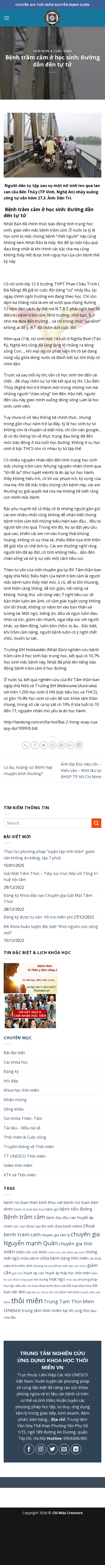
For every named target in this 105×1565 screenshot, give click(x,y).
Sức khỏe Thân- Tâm (23, 1118)
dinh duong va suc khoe (44, 1266)
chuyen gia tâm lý (56, 1234)
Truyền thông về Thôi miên (29, 1146)
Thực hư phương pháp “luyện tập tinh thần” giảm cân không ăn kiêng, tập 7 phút (49, 855)
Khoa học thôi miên (21, 1090)
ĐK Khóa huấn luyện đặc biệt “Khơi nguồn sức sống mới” (51, 930)
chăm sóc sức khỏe (31, 1251)
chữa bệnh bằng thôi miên (64, 1258)
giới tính (17, 1273)
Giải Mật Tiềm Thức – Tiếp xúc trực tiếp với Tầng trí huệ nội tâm (51, 876)
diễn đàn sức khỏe (74, 1266)
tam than (73, 1292)
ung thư (82, 1310)
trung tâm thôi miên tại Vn (48, 1310)
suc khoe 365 (44, 1292)
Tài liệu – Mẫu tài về (22, 1128)
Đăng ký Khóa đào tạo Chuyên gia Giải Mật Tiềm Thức (48, 898)
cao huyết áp (82, 1217)
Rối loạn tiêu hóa (79, 1286)
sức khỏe (60, 1292)
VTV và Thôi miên (20, 1175)
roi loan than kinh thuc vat (46, 1286)
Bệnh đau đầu (57, 1217)
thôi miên (27, 1300)
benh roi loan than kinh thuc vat (33, 1202)
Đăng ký (11, 1071)
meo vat (71, 1279)
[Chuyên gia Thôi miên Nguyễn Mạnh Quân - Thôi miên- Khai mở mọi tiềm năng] (52, 18)
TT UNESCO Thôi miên (24, 1156)
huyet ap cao (34, 1273)
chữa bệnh (29, 1258)
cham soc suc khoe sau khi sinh (28, 1226)
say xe (30, 1292)
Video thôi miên (18, 1165)
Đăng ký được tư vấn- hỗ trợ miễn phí (38, 917)
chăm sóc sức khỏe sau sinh (66, 1252)
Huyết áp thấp (56, 1273)
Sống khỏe (13, 1109)
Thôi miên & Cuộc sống (52, 51)
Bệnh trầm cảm (24, 1217)
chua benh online (68, 1226)
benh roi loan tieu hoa (29, 1209)
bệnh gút (51, 1209)
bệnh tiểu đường (75, 1209)
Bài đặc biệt (14, 1052)
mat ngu (57, 1279)
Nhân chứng (15, 1099)
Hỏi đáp (11, 1081)
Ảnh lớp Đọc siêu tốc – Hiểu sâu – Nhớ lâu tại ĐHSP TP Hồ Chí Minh (81, 770)
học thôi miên (79, 1272)
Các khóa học (16, 1062)
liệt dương (41, 1279)
